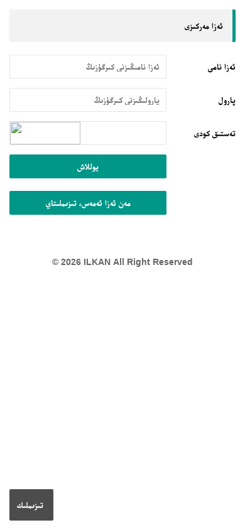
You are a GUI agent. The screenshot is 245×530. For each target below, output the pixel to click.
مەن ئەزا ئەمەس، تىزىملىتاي (88, 203)
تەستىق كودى (215, 133)
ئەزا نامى (222, 67)
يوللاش (88, 166)
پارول (227, 100)
